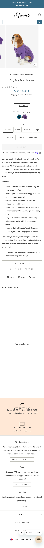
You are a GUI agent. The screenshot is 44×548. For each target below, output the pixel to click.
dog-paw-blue (19, 116)
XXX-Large (33, 137)
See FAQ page (22, 484)
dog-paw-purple (25, 116)
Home (12, 74)
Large (37, 130)
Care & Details (22, 263)
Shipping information (22, 269)
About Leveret (21, 522)
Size (22, 124)
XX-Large (21, 137)
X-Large (10, 137)
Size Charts (22, 506)
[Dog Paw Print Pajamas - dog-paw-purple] (6, 326)
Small (17, 130)
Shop (21, 514)
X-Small (8, 130)
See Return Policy (22, 459)
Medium (27, 130)
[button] (9, 87)
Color (22, 112)
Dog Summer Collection (25, 74)
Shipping (14, 95)
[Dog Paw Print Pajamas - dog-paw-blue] (3, 326)
